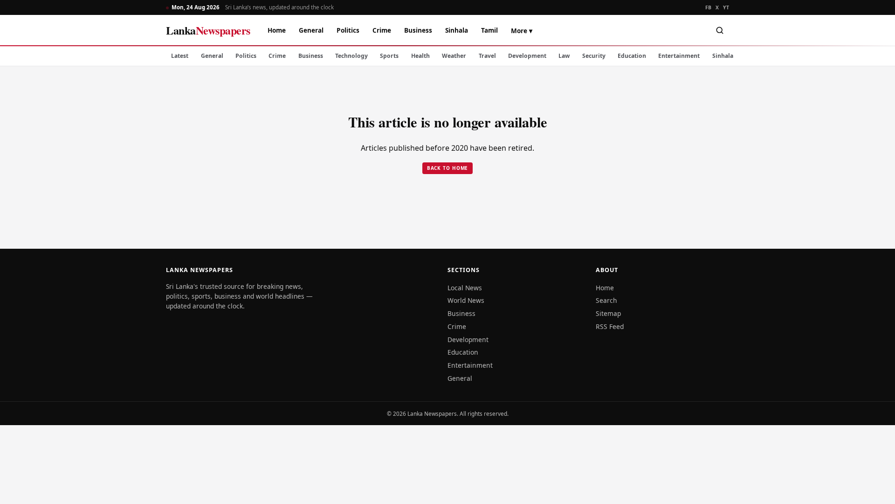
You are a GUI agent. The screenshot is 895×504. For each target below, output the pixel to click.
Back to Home (447, 168)
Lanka (208, 30)
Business (418, 30)
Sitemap (608, 313)
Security (594, 56)
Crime (381, 30)
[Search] (719, 30)
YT (726, 7)
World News (466, 300)
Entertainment (679, 56)
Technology (351, 56)
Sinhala (456, 30)
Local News (465, 287)
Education (632, 56)
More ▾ (521, 30)
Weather (454, 56)
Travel (487, 56)
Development (527, 56)
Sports (389, 56)
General (311, 30)
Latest (179, 56)
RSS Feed (610, 326)
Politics (348, 30)
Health (420, 56)
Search (606, 300)
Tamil (489, 30)
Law (564, 56)
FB (708, 7)
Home (277, 30)
